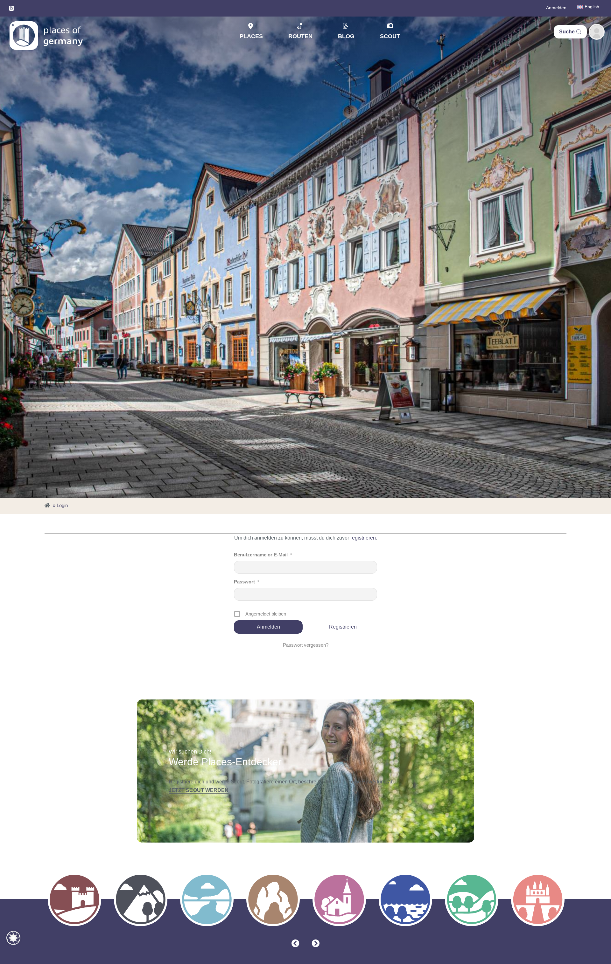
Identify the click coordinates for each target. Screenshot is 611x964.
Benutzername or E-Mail (263, 554)
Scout (390, 36)
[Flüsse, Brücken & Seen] (207, 899)
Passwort (246, 581)
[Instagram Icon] (11, 8)
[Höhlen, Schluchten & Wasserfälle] (273, 899)
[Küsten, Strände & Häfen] (405, 899)
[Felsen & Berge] (141, 899)
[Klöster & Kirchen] (339, 899)
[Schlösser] (538, 899)
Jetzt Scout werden (198, 790)
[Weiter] (315, 943)
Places (251, 36)
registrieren (363, 538)
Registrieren (343, 627)
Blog (346, 36)
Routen (300, 36)
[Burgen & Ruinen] (74, 899)
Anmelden (556, 7)
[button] (13, 938)
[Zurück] (295, 943)
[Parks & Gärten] (472, 899)
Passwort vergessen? (305, 645)
